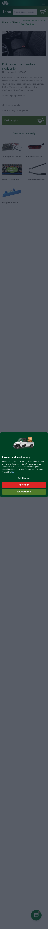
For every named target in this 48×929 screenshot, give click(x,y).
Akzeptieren (24, 491)
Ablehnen (24, 484)
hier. (13, 472)
